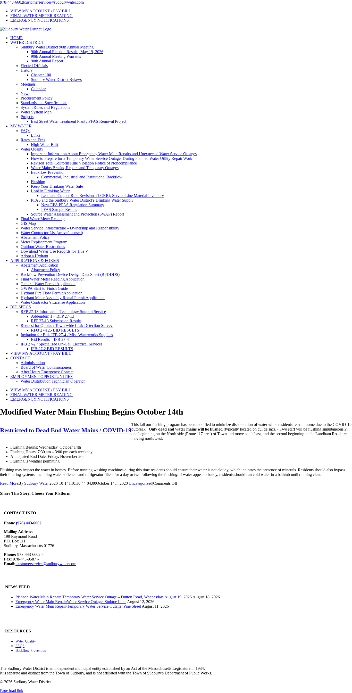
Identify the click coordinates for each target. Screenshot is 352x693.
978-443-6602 (11, 2)
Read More (9, 483)
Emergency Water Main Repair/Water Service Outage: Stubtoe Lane (70, 601)
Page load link (11, 690)
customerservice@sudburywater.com (54, 2)
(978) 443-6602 (28, 523)
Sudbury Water (36, 483)
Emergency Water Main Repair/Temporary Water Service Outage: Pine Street (78, 606)
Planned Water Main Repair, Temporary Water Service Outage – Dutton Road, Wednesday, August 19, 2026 (103, 597)
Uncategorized (140, 483)
